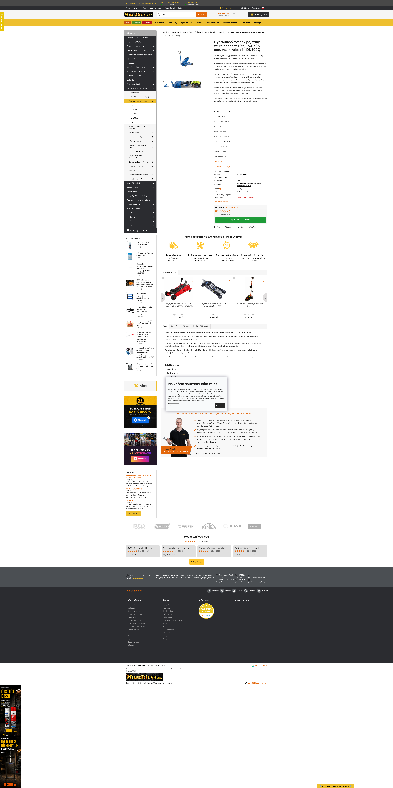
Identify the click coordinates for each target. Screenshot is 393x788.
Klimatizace (131, 63)
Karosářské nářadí (133, 183)
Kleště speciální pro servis (136, 67)
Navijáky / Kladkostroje (137, 166)
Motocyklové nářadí (134, 76)
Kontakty (143, 8)
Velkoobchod (170, 8)
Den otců (129, 500)
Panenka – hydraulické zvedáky (137, 127)
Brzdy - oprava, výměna (135, 46)
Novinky (133, 217)
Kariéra (165, 626)
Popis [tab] (165, 326)
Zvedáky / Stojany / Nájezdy (137, 88)
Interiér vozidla (132, 187)
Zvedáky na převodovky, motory (137, 146)
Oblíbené (181, 8)
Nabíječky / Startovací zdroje (137, 196)
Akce (131, 213)
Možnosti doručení (221, 177)
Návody (166, 639)
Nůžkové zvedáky (135, 141)
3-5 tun (134, 114)
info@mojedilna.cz (223, 16)
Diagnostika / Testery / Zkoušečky (139, 55)
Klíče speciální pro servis (136, 71)
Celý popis (218, 162)
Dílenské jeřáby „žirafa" (137, 151)
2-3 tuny (134, 109)
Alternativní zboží (169, 272)
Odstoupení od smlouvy (136, 626)
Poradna (166, 623)
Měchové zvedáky (135, 137)
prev (162, 297)
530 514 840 (226, 14)
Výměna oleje (132, 59)
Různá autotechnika (134, 208)
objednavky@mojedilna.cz (206, 575)
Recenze (166, 636)
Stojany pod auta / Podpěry (139, 162)
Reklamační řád (133, 630)
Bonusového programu (232, 207)
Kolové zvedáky (134, 133)
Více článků (133, 513)
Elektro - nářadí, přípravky (136, 50)
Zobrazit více (196, 562)
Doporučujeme (133, 642)
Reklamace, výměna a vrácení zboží (141, 633)
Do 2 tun (134, 105)
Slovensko (132, 617)
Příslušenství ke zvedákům (139, 175)
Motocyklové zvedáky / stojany (140, 97)
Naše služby (167, 617)
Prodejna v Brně (132, 8)
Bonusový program (229, 8)
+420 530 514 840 (189, 575)
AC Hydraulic (242, 174)
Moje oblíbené (133, 605)
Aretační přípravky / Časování (137, 38)
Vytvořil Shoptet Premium (257, 683)
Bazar (132, 225)
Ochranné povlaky (133, 204)
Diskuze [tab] (186, 326)
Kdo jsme (166, 608)
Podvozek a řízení (133, 84)
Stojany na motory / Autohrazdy (136, 157)
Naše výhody (168, 614)
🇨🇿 (263, 8)
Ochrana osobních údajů (136, 623)
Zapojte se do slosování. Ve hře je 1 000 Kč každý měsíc (139, 476)
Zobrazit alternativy (221, 202)
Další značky (254, 526)
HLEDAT (201, 14)
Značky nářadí (168, 611)
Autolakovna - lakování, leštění (138, 200)
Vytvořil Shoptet (261, 665)
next (265, 297)
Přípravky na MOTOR (134, 42)
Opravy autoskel (133, 192)
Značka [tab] (200, 326)
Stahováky (130, 80)
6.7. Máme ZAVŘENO (134, 489)
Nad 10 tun (135, 122)
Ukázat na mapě (138, 578)
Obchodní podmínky (135, 620)
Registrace (256, 8)
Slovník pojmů (168, 630)
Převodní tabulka (169, 633)
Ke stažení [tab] (175, 326)
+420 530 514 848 (189, 578)
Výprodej (133, 221)
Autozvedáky (134, 93)
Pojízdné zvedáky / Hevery (138, 101)
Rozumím (219, 406)
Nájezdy (132, 170)
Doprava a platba (156, 8)
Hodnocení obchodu (196, 536)
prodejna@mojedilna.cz (205, 578)
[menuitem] (127, 22)
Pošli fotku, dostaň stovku (172, 620)
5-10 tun (134, 118)
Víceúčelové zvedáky (136, 179)
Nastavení (174, 406)
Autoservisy (136, 33)
